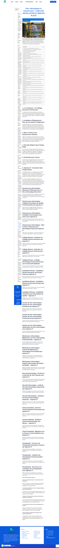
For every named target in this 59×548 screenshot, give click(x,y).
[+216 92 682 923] (15, 302)
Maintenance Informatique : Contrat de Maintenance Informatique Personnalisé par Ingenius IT (20, 189)
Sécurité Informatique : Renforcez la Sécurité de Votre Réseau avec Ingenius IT (19, 207)
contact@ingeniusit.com (21, 299)
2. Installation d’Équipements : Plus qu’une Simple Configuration (20, 23)
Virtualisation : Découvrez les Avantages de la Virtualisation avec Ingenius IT (20, 277)
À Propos (16, 1)
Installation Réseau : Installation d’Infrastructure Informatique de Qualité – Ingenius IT (20, 140)
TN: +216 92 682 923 (49, 531)
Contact (40, 1)
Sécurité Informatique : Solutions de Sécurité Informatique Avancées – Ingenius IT (19, 225)
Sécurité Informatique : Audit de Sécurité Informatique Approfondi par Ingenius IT (19, 216)
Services (21, 1)
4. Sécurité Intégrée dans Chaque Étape (19, 35)
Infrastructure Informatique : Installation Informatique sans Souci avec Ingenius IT (20, 73)
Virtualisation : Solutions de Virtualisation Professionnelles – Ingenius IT (20, 269)
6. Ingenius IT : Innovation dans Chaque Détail (19, 48)
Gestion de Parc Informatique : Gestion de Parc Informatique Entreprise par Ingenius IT (19, 149)
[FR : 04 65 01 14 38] (45, 534)
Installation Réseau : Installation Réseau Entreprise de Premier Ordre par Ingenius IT (19, 121)
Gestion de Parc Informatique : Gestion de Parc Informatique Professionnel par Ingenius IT (20, 160)
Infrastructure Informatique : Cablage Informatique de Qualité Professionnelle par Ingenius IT (20, 65)
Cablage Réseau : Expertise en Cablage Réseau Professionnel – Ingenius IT (20, 101)
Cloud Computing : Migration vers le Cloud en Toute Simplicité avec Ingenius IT (19, 252)
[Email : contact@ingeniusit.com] (45, 536)
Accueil (12, 1)
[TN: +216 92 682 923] (45, 531)
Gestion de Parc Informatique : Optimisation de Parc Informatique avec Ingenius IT (20, 171)
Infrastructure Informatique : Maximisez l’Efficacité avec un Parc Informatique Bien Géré (20, 56)
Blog (36, 1)
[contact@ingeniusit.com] (15, 299)
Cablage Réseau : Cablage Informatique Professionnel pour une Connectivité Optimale (20, 110)
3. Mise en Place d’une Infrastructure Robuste (20, 29)
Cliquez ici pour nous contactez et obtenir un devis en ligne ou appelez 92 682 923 (33, 20)
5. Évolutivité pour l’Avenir (19, 41)
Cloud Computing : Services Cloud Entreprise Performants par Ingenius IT (19, 234)
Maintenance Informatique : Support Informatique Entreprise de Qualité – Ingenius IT (20, 198)
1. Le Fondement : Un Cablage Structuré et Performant (19, 16)
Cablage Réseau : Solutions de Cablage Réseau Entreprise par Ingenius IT (19, 91)
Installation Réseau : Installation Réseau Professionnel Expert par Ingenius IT (20, 131)
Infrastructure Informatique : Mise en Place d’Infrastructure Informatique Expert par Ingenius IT (20, 81)
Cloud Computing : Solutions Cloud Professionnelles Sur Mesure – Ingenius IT (20, 243)
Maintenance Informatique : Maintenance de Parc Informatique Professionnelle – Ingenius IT (20, 180)
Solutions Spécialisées (29, 1)
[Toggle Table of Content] (43, 47)
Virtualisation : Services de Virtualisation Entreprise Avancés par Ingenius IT (20, 262)
